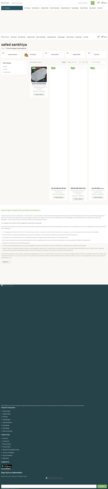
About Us (5, 438)
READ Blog (6, 458)
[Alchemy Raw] (54, 54)
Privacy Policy (6, 447)
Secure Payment (7, 455)
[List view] (80, 62)
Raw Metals (6, 425)
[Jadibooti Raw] (75, 54)
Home (3, 48)
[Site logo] (5, 3)
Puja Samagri (6, 419)
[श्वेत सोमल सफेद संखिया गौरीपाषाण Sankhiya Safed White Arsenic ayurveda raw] (39, 74)
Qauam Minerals (98, 192)
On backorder (6, 72)
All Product (42, 86)
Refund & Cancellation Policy (11, 450)
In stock (5, 69)
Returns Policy (7, 444)
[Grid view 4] (86, 62)
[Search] (92, 3)
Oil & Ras (5, 417)
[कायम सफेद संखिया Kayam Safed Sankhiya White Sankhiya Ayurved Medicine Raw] (98, 127)
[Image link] (7, 344)
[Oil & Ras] (97, 54)
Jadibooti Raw (7, 414)
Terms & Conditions (8, 452)
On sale (5, 66)
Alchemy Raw (35, 86)
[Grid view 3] (83, 62)
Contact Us (6, 441)
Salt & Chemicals (40, 88)
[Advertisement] (54, 22)
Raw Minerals (37, 87)
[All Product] (32, 54)
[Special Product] (11, 54)
